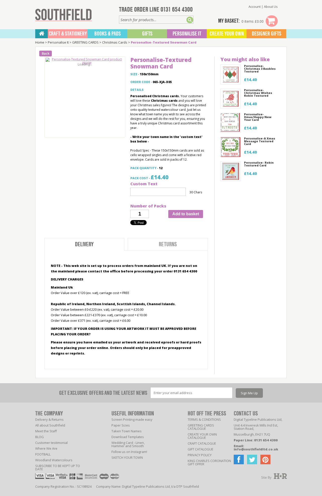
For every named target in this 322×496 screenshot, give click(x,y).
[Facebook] (239, 459)
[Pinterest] (265, 459)
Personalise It (187, 33)
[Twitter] (252, 459)
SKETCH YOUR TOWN (127, 457)
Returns (168, 244)
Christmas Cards (114, 42)
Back (45, 53)
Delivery (84, 244)
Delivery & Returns (49, 419)
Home (39, 42)
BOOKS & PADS (107, 33)
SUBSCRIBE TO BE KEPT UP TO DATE (57, 467)
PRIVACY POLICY (200, 455)
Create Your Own (227, 33)
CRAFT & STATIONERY (68, 33)
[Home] (41, 33)
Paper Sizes (120, 425)
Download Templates (127, 437)
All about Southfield (50, 425)
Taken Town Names (126, 431)
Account (255, 6)
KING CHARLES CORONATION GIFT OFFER (209, 462)
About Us (271, 6)
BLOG (39, 437)
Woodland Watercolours (53, 460)
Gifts (147, 33)
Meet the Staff (46, 431)
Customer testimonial (51, 442)
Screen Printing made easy (131, 419)
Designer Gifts (266, 33)
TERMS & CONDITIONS (204, 419)
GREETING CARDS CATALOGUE (201, 427)
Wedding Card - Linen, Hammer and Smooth (128, 444)
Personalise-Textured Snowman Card (163, 42)
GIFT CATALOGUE (200, 449)
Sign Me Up (249, 393)
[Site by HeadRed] (274, 476)
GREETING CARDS (85, 42)
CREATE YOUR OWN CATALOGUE (202, 436)
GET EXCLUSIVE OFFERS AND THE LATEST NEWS (103, 392)
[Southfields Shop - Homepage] (63, 15)
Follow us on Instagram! (129, 451)
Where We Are (46, 448)
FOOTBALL (43, 454)
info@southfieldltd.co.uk (256, 449)
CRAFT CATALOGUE (202, 443)
